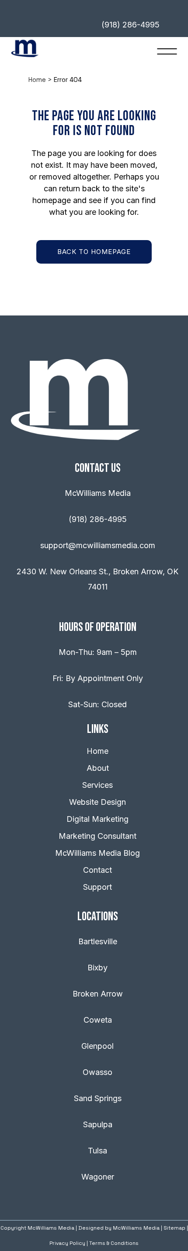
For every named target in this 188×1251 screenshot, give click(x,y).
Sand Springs (98, 1098)
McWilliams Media (136, 1227)
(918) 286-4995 (98, 519)
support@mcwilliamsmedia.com (97, 545)
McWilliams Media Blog (97, 853)
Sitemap (174, 1227)
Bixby (97, 967)
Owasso (97, 1072)
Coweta (98, 1019)
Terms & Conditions (114, 1243)
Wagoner (97, 1176)
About (98, 768)
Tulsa (97, 1150)
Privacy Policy (67, 1243)
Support (97, 887)
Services (97, 785)
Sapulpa (97, 1124)
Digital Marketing (97, 819)
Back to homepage (94, 251)
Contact (97, 870)
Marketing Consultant (97, 836)
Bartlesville (97, 941)
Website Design (97, 802)
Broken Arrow (98, 993)
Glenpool (97, 1046)
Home (37, 79)
